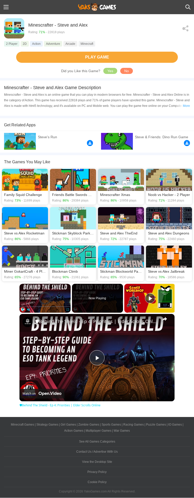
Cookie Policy (97, 482)
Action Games (73, 430)
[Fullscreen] (68, 310)
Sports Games (111, 424)
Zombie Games (88, 424)
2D (25, 44)
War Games (122, 430)
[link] (27, 322)
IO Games (175, 424)
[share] (164, 319)
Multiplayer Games (98, 430)
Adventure (53, 44)
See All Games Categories (97, 441)
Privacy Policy (97, 472)
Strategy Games (47, 424)
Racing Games (133, 424)
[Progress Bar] (45, 306)
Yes (110, 71)
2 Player (11, 44)
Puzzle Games (156, 424)
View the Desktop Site (97, 462)
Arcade (70, 44)
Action (36, 44)
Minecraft (87, 44)
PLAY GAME (97, 57)
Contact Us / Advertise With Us (97, 451)
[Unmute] (29, 310)
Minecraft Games (22, 424)
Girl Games (68, 424)
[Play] (22, 310)
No (126, 71)
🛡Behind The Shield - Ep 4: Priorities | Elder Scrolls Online (96, 321)
